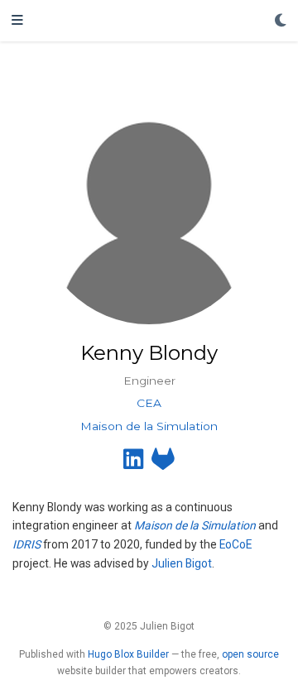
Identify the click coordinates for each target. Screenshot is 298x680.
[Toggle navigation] (17, 21)
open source (250, 654)
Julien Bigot (181, 563)
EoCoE (235, 544)
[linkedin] (133, 463)
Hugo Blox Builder (128, 654)
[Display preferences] (280, 21)
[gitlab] (163, 463)
